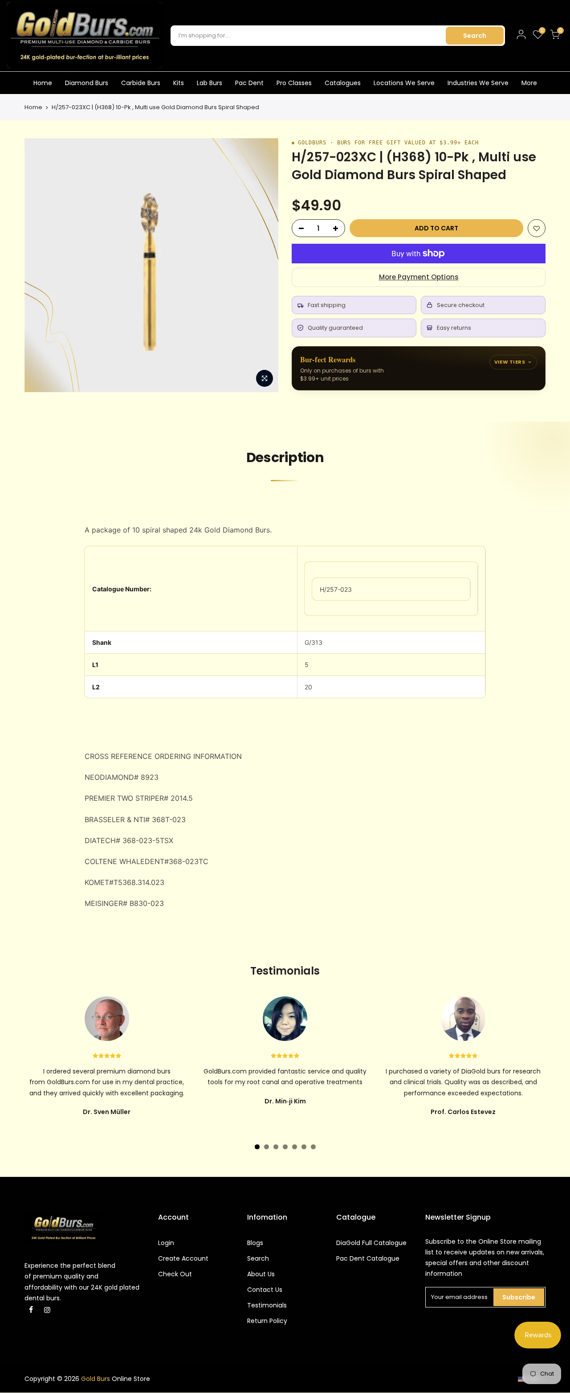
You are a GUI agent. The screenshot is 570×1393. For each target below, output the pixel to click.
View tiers (509, 361)
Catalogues (343, 82)
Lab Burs (209, 82)
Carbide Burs (140, 82)
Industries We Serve (478, 82)
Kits (178, 82)
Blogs (255, 1242)
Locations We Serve (404, 82)
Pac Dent (249, 82)
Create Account (183, 1258)
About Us (261, 1274)
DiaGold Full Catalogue (371, 1242)
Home (42, 82)
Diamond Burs (86, 82)
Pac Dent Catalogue (367, 1258)
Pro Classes (294, 82)
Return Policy (267, 1320)
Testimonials (267, 1305)
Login (166, 1242)
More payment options (419, 277)
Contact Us (264, 1289)
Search (474, 35)
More (529, 82)
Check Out (175, 1274)
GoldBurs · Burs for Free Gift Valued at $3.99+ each (388, 142)
